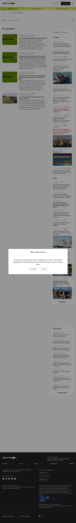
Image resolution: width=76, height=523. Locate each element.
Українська (33, 269)
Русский (43, 269)
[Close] (64, 252)
